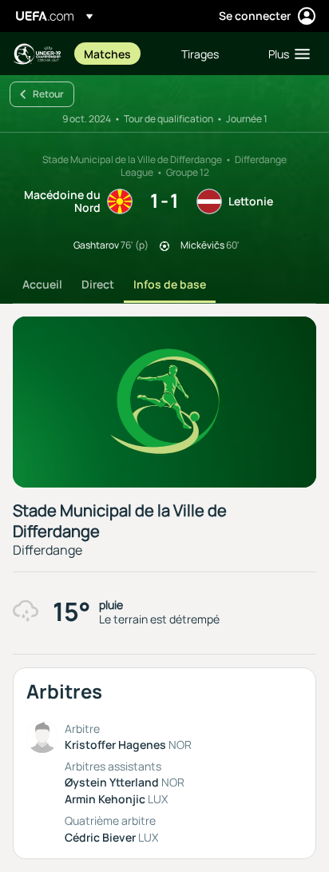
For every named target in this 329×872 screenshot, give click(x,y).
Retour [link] (48, 94)
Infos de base (169, 284)
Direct (97, 284)
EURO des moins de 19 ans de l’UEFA (37, 54)
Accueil (42, 284)
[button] (285, 54)
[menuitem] (118, 54)
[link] (107, 54)
